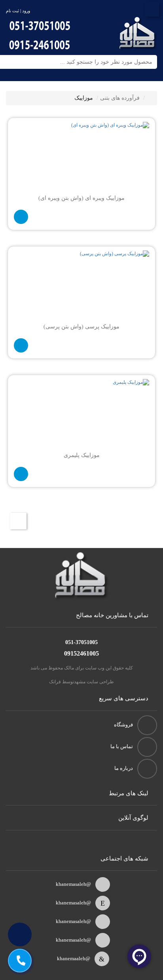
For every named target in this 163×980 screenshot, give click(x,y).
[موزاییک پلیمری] (81, 414)
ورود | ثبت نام (18, 10)
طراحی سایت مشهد (94, 681)
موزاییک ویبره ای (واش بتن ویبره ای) (81, 198)
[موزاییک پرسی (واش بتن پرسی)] (81, 286)
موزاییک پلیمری (82, 455)
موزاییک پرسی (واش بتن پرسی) (81, 327)
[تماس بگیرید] (21, 217)
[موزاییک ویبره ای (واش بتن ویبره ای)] (81, 157)
